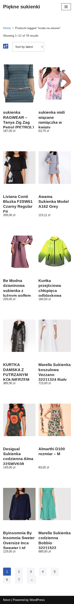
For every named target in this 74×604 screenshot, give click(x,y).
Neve (6, 600)
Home (7, 28)
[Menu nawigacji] (66, 6)
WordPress (37, 600)
